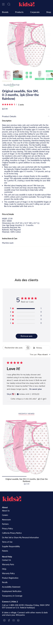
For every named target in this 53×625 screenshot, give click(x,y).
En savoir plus (35, 389)
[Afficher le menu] (3, 4)
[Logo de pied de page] (11, 499)
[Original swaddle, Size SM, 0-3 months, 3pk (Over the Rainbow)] (26, 447)
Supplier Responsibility (11, 546)
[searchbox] (14, 348)
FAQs (4, 569)
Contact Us (6, 560)
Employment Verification (11, 591)
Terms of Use (7, 542)
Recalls (4, 582)
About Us (6, 511)
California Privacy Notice (12, 533)
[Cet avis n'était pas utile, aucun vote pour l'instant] (44, 399)
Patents (5, 551)
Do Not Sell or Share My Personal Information (20, 537)
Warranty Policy (8, 573)
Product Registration (10, 578)
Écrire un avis (26, 336)
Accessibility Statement (11, 587)
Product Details (9, 116)
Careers (5, 515)
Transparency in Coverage (12, 596)
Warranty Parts (8, 564)
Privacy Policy (7, 528)
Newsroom (6, 520)
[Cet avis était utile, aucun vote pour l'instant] (39, 399)
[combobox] (40, 354)
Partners (5, 524)
